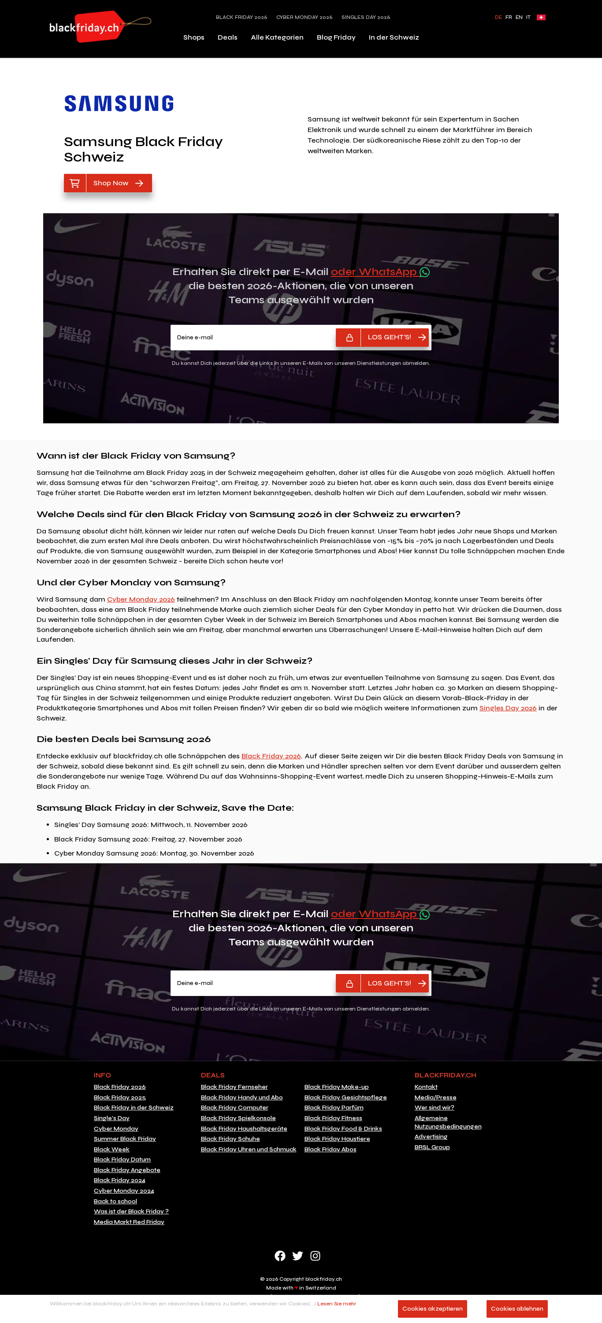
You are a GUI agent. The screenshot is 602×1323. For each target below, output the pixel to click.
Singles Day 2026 (366, 17)
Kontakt (426, 1087)
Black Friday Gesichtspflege (346, 1097)
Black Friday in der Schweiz (134, 1107)
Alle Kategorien (277, 37)
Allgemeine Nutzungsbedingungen (448, 1122)
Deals (228, 37)
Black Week (112, 1149)
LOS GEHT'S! (389, 337)
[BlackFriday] (100, 27)
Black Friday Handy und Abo (242, 1097)
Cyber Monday (116, 1128)
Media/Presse (436, 1097)
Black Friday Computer (234, 1107)
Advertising (431, 1136)
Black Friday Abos (331, 1149)
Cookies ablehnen (517, 1308)
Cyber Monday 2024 (124, 1190)
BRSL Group (432, 1147)
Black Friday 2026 (242, 17)
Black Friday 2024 (119, 1180)
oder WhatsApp (375, 271)
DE (498, 17)
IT (528, 17)
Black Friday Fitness (333, 1118)
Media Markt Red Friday (129, 1222)
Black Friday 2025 (120, 1097)
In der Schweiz (394, 37)
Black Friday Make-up (337, 1087)
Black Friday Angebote (127, 1170)
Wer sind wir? (434, 1107)
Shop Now (110, 183)
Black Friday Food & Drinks (343, 1128)
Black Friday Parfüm (334, 1107)
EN (519, 17)
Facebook (280, 1255)
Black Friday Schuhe (230, 1139)
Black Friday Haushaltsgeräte (244, 1128)
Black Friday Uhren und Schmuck (249, 1149)
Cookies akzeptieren (432, 1308)
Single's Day (112, 1118)
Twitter (297, 1255)
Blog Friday (336, 37)
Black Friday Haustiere (337, 1139)
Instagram (315, 1255)
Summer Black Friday (125, 1139)
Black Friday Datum (122, 1159)
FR (508, 17)
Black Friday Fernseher (234, 1087)
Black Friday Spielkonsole (238, 1118)
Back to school (115, 1201)
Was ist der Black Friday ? (131, 1211)
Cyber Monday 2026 (304, 17)
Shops (193, 37)
